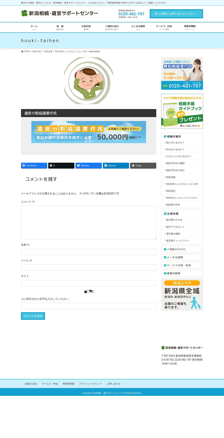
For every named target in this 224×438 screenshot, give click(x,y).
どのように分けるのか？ (179, 156)
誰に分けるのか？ (175, 142)
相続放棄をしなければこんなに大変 (182, 184)
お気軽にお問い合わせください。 (178, 13)
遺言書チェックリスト (177, 240)
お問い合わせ (114, 383)
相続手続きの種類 (175, 163)
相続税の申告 (173, 204)
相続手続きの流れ (175, 170)
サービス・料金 (50, 383)
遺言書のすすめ (174, 219)
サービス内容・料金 (179, 265)
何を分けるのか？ (175, 149)
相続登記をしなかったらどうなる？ (182, 198)
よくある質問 (175, 257)
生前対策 (173, 213)
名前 (25, 244)
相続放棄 (170, 177)
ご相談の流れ (30, 383)
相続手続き (174, 136)
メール (26, 260)
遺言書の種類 (173, 233)
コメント (28, 201)
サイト (25, 276)
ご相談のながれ (176, 249)
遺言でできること (175, 226)
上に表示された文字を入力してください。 (46, 298)
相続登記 (170, 191)
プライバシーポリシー (90, 383)
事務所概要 (173, 273)
